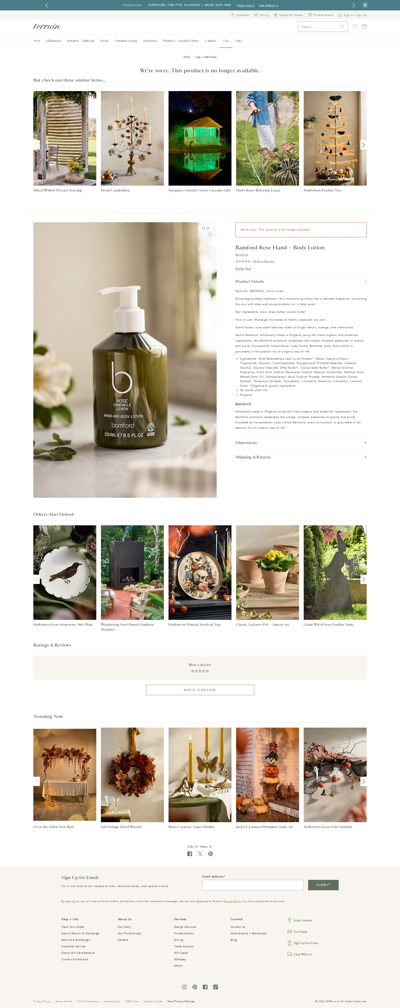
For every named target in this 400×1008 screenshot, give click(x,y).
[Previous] (37, 145)
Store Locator (303, 920)
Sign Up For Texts (306, 943)
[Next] (363, 145)
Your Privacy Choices (181, 1001)
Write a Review (200, 690)
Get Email (300, 931)
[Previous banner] (46, 5)
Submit (323, 885)
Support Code (153, 1001)
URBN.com (132, 1001)
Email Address (213, 876)
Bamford (241, 255)
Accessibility (112, 1001)
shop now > (246, 5)
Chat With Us (303, 954)
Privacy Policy (232, 901)
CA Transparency (88, 1001)
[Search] (342, 27)
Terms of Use (64, 1001)
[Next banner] (354, 5)
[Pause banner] (365, 5)
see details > (268, 5)
